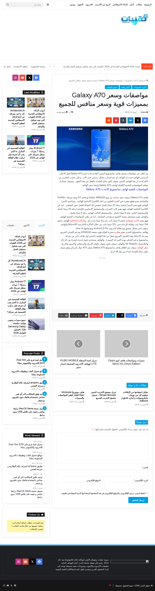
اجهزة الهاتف (112, 87)
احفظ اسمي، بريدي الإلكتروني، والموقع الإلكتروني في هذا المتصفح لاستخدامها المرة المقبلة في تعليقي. (103, 493)
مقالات (139, 4)
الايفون (80, 4)
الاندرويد (89, 4)
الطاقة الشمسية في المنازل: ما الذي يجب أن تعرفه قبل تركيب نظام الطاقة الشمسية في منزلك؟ (16, 305)
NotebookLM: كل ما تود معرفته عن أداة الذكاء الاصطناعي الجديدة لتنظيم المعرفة (16, 117)
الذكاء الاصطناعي (120, 4)
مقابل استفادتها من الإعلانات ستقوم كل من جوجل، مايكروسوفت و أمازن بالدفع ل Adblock (134, 396)
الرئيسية (148, 4)
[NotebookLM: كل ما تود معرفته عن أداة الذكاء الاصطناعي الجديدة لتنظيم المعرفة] (16, 103)
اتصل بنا (7, 66)
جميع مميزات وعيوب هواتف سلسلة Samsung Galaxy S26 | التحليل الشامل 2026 (17, 326)
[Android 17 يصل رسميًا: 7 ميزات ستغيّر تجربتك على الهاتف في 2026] (36, 140)
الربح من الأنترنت (102, 4)
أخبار (132, 4)
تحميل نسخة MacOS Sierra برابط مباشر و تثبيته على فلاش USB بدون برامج (29, 411)
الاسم (145, 467)
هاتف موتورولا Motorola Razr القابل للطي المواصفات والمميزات (71, 395)
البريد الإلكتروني (140, 480)
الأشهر (26, 225)
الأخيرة (41, 225)
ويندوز (72, 4)
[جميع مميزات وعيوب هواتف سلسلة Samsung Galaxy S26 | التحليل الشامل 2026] (36, 324)
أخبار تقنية (125, 87)
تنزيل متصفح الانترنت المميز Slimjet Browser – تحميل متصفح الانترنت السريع (103, 395)
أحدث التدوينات (130, 80)
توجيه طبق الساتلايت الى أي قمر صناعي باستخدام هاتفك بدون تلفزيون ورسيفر (28, 397)
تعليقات (10, 225)
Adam (143, 112)
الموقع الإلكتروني (94, 480)
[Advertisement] (50, 36)
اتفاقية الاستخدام (21, 66)
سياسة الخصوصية (38, 66)
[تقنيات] (134, 19)
